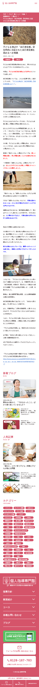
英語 (18, 556)
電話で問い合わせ (19, 684)
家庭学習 (7, 537)
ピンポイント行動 (9, 514)
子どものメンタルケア (21, 530)
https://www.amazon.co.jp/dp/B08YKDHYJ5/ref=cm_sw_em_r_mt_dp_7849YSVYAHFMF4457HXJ (19, 360)
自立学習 (7, 556)
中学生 (29, 517)
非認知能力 (29, 566)
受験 (8, 527)
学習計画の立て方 (20, 533)
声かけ (8, 530)
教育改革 (18, 540)
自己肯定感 (29, 553)
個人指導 (18, 520)
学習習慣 (7, 533)
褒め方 (18, 59)
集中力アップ (18, 566)
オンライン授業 (19, 508)
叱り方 (18, 527)
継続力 (8, 553)
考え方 (18, 553)
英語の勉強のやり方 (9, 559)
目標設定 (18, 550)
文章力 (8, 543)
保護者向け (8, 520)
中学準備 (18, 517)
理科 (23, 546)
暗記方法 (18, 543)
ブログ (21, 514)
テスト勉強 (20, 511)
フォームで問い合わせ (6, 684)
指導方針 (7, 591)
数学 (28, 540)
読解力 (29, 562)
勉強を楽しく (29, 524)
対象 (18, 537)
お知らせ (30, 508)
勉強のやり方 (18, 524)
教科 (8, 540)
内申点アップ (29, 520)
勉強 (8, 524)
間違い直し (8, 566)
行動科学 (7, 59)
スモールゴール (8, 511)
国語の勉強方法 (29, 527)
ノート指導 (30, 511)
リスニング (8, 517)
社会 (28, 550)
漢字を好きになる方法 (10, 546)
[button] (36, 3)
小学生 (29, 537)
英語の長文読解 (23, 559)
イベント (7, 508)
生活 (8, 550)
